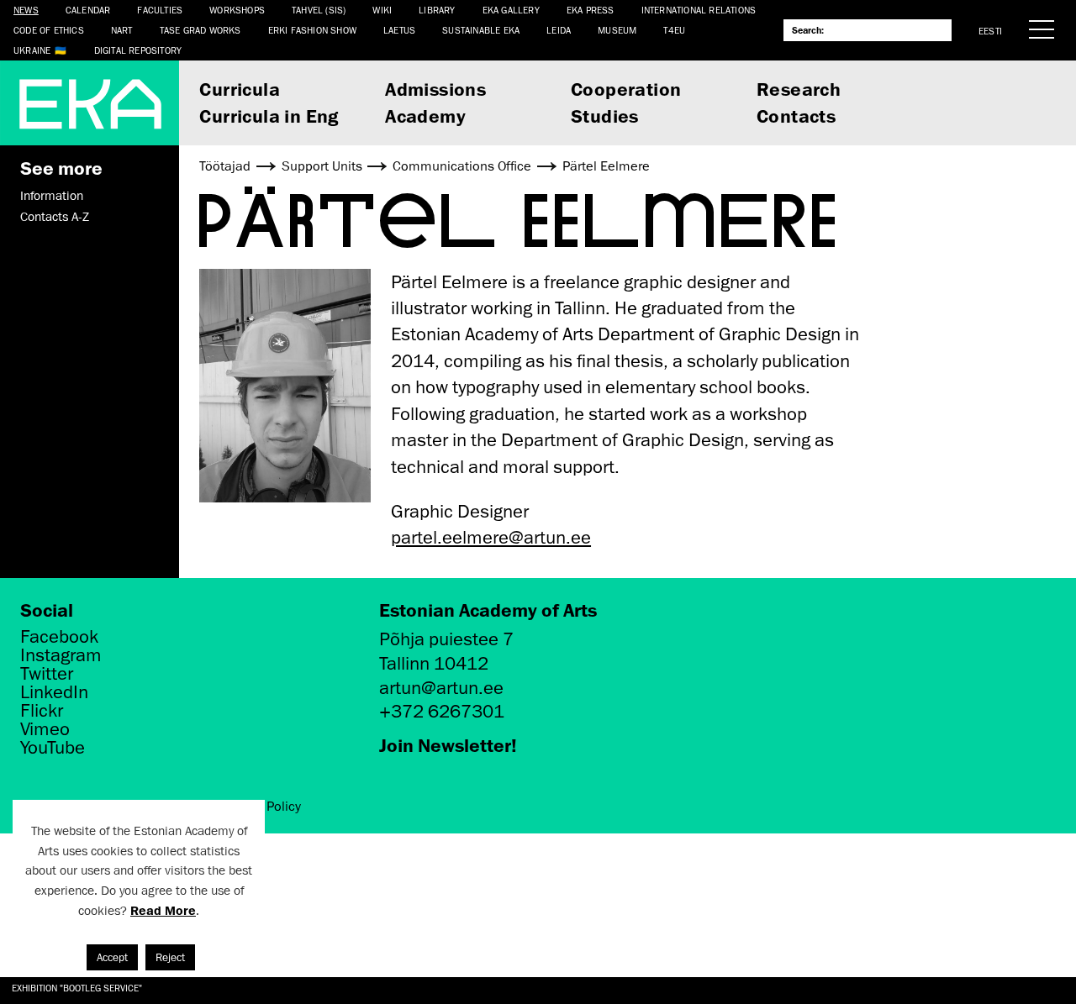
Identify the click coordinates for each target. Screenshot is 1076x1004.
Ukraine (31, 50)
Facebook (59, 637)
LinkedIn (54, 692)
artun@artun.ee (441, 687)
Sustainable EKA (481, 29)
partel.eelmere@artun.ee (491, 537)
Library (437, 9)
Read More (163, 910)
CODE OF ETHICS (48, 29)
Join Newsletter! (448, 744)
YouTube (52, 748)
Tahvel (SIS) (318, 9)
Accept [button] (112, 957)
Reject (170, 957)
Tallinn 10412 (433, 663)
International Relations (699, 9)
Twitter (46, 674)
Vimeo (45, 729)
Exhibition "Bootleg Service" (77, 987)
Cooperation (626, 88)
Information (51, 195)
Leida (558, 29)
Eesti (990, 30)
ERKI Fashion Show (312, 29)
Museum (617, 29)
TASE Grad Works (200, 29)
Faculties (159, 9)
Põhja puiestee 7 (446, 639)
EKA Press (590, 9)
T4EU (674, 29)
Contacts (796, 115)
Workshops (237, 9)
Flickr (41, 711)
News (26, 9)
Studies (605, 115)
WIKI (382, 9)
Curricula (239, 88)
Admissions (435, 88)
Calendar (88, 9)
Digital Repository (138, 50)
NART (122, 29)
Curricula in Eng (268, 115)
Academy (425, 115)
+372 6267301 (441, 711)
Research (799, 88)
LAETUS (399, 29)
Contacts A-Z (54, 216)
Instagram (61, 655)
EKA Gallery (511, 9)
